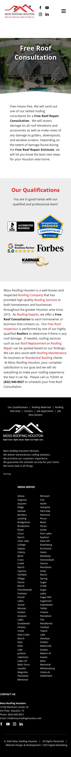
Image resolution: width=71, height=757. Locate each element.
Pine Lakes (46, 533)
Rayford (44, 537)
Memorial (23, 679)
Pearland (45, 514)
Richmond (45, 548)
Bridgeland (24, 522)
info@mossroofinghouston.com (24, 718)
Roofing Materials (41, 407)
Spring (43, 578)
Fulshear (22, 593)
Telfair (43, 608)
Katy (20, 642)
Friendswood (25, 589)
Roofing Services (45, 300)
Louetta (22, 668)
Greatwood (24, 623)
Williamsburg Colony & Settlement (47, 672)
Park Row (45, 511)
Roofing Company (30, 295)
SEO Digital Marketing (55, 745)
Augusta (22, 499)
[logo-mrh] (19, 6)
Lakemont (23, 657)
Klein (20, 645)
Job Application (45, 411)
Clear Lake (23, 540)
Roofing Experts (28, 314)
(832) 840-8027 (16, 714)
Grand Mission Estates (22, 608)
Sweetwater (46, 604)
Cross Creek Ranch (21, 563)
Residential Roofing (38, 358)
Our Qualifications (18, 407)
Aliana (21, 496)
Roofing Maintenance (51, 353)
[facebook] (40, 7)
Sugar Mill (45, 597)
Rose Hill (45, 540)
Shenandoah (47, 559)
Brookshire (23, 526)
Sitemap (7, 473)
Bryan (21, 529)
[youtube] (47, 7)
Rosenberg (46, 544)
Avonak (21, 511)
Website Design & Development (23, 745)
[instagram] (40, 14)
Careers (28, 411)
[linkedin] (47, 14)
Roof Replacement (33, 343)
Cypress (22, 571)
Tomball (44, 627)
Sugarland (46, 600)
